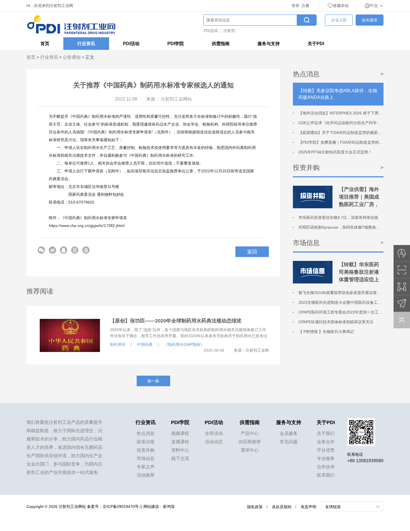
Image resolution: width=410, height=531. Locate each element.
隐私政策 (255, 507)
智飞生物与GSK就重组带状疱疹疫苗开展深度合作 (341, 292)
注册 (305, 5)
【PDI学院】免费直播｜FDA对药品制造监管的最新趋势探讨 (350, 142)
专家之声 (146, 466)
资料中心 (180, 450)
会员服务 (289, 433)
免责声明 (308, 507)
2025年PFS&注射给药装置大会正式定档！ (335, 152)
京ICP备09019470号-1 (122, 506)
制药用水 (118, 344)
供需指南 (221, 43)
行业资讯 (86, 43)
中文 (374, 5)
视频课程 (180, 433)
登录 (295, 5)
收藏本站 (341, 5)
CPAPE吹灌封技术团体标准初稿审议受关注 (335, 322)
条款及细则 (281, 507)
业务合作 (326, 441)
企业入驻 (339, 20)
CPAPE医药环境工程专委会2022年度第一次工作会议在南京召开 (354, 312)
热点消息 (146, 433)
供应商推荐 (249, 441)
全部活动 (214, 433)
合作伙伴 (326, 466)
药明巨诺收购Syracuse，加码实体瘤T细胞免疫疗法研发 (346, 227)
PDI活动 (211, 30)
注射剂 (229, 30)
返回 (252, 252)
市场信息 (146, 458)
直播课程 (180, 441)
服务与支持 (268, 43)
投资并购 (146, 450)
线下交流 (180, 458)
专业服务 (326, 458)
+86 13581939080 (365, 460)
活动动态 (214, 441)
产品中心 (250, 433)
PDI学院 (175, 43)
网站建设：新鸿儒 (159, 506)
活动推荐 (146, 475)
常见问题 (289, 441)
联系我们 (326, 475)
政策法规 (146, 441)
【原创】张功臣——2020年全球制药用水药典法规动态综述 (176, 321)
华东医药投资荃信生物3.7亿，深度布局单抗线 (338, 217)
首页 (44, 43)
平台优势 (326, 450)
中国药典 (145, 344)
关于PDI (316, 43)
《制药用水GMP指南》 (184, 344)
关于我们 (326, 433)
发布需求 (369, 20)
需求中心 (250, 450)
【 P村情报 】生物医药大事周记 (326, 331)
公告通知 (72, 57)
